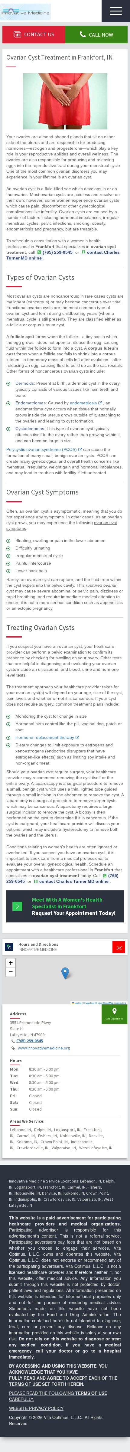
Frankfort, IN (54, 1187)
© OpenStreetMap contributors (110, 1002)
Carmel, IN (76, 1187)
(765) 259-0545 (29, 1040)
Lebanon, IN (90, 1181)
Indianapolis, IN (28, 1199)
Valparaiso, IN (89, 1199)
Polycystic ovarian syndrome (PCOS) (41, 449)
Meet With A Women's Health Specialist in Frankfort (73, 906)
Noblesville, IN (27, 1193)
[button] (65, 973)
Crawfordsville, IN (59, 1199)
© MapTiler (89, 1002)
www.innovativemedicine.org (44, 1048)
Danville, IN (51, 1193)
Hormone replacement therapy (44, 737)
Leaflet (77, 1002)
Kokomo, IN (73, 1193)
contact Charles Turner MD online (74, 881)
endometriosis (83, 402)
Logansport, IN (28, 1187)
